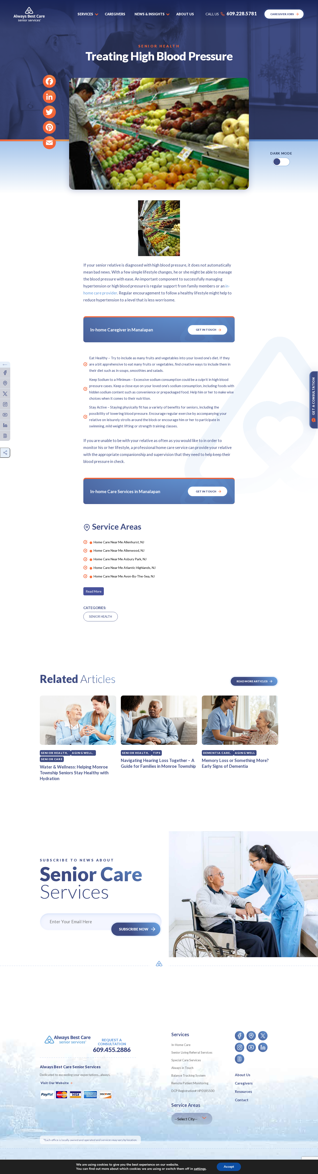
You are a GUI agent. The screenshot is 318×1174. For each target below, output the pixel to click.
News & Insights (150, 14)
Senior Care (52, 759)
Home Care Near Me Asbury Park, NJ (120, 559)
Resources (243, 1091)
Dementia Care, (217, 752)
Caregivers (115, 14)
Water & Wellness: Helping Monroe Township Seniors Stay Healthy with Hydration (74, 772)
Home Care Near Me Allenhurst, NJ (119, 542)
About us (185, 14)
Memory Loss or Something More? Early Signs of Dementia (235, 763)
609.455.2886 (112, 1049)
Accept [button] (229, 1166)
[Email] (49, 142)
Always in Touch (182, 1068)
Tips (157, 752)
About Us (242, 1075)
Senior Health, (54, 752)
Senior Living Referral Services (191, 1052)
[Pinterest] (49, 127)
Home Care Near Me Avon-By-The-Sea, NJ (124, 576)
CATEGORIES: (94, 608)
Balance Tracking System (188, 1075)
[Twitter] (49, 112)
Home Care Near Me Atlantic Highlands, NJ (125, 568)
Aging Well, (82, 752)
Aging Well (245, 752)
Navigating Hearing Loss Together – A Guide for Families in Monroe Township (158, 763)
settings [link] (200, 1169)
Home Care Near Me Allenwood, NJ (119, 550)
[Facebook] (49, 81)
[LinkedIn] (49, 96)
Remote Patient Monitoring (189, 1083)
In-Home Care (180, 1045)
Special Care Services (186, 1060)
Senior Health (159, 46)
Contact (241, 1100)
